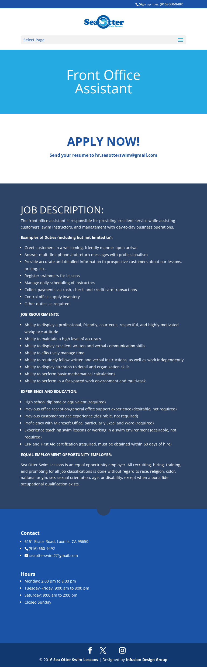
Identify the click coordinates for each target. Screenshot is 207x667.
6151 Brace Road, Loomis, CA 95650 (56, 541)
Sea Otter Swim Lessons (75, 659)
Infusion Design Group (146, 659)
